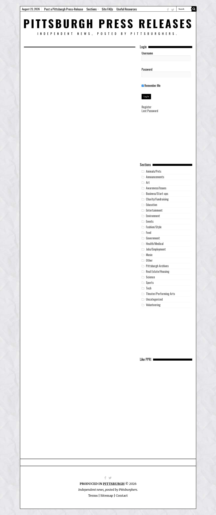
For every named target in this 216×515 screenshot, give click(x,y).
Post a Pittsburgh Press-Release (63, 9)
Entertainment (154, 210)
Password (147, 69)
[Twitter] (172, 9)
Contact (122, 495)
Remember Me (152, 85)
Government (153, 238)
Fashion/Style (153, 227)
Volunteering (153, 305)
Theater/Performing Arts (160, 293)
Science (150, 277)
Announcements (155, 177)
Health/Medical (155, 243)
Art (148, 182)
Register (146, 107)
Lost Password (150, 111)
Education (151, 204)
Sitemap (106, 495)
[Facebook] (168, 9)
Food (148, 232)
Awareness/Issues (156, 188)
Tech (148, 288)
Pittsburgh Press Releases (108, 23)
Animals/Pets (153, 171)
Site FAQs (107, 9)
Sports (150, 282)
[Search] (194, 8)
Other (149, 260)
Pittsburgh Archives (157, 266)
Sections (91, 9)
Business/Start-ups (157, 193)
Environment (153, 216)
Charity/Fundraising (157, 199)
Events (149, 221)
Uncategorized (154, 299)
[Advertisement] (166, 140)
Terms (93, 495)
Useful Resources (126, 9)
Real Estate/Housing (157, 271)
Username (147, 53)
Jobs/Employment (156, 249)
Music (149, 255)
